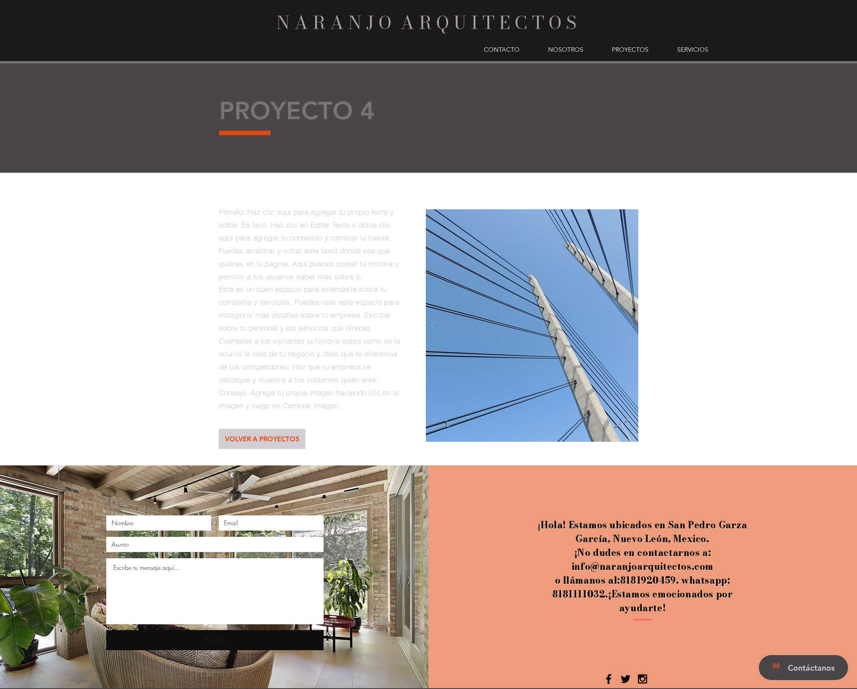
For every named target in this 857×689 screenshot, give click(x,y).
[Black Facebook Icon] (608, 678)
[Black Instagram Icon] (642, 678)
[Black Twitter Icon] (625, 678)
